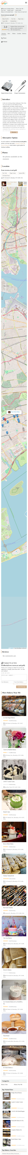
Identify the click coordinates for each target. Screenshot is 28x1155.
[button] (5, 419)
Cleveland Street (13, 21)
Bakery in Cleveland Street (7, 12)
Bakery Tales (4, 1084)
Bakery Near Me (19, 8)
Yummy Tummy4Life (14, 412)
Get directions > (6, 179)
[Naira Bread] (14, 1024)
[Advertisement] (14, 58)
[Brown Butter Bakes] (14, 832)
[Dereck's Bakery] (14, 958)
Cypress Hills (18, 10)
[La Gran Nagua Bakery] (14, 706)
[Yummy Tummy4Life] (14, 864)
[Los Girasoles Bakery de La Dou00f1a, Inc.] (14, 990)
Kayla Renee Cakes (17, 1142)
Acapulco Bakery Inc (17, 1133)
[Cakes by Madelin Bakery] (14, 738)
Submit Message (21, 686)
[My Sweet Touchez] (14, 896)
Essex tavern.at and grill (21, 12)
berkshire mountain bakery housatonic (10, 1153)
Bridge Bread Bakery (17, 1095)
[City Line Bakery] (14, 926)
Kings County (10, 10)
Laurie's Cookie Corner (17, 1105)
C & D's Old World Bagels (17, 1114)
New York (3, 10)
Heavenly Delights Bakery (8, 8)
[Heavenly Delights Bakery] (4, 3)
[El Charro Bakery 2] (14, 1055)
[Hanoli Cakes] (14, 800)
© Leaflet (11, 648)
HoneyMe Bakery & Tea (17, 1123)
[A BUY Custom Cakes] (14, 769)
